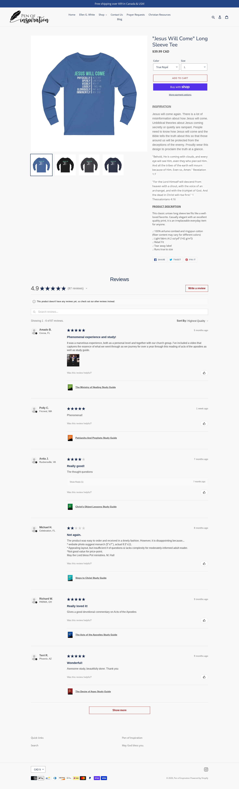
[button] (86, 288)
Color (156, 60)
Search (34, 745)
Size (183, 60)
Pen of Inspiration (182, 778)
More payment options (180, 94)
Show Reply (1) (76, 482)
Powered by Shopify (199, 778)
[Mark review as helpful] (204, 373)
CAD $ (37, 769)
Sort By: (182, 320)
